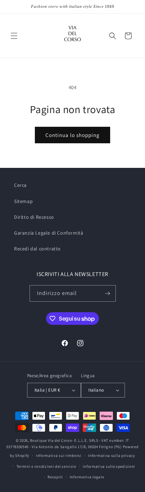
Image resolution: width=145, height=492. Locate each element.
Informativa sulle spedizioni (109, 466)
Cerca (20, 185)
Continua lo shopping (72, 135)
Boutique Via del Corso (51, 440)
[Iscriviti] (107, 293)
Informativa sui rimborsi (59, 455)
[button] (14, 36)
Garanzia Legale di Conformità (48, 233)
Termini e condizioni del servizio (46, 466)
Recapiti (55, 476)
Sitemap (23, 201)
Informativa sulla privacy (111, 455)
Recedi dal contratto (37, 248)
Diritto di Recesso (34, 217)
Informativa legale (87, 476)
